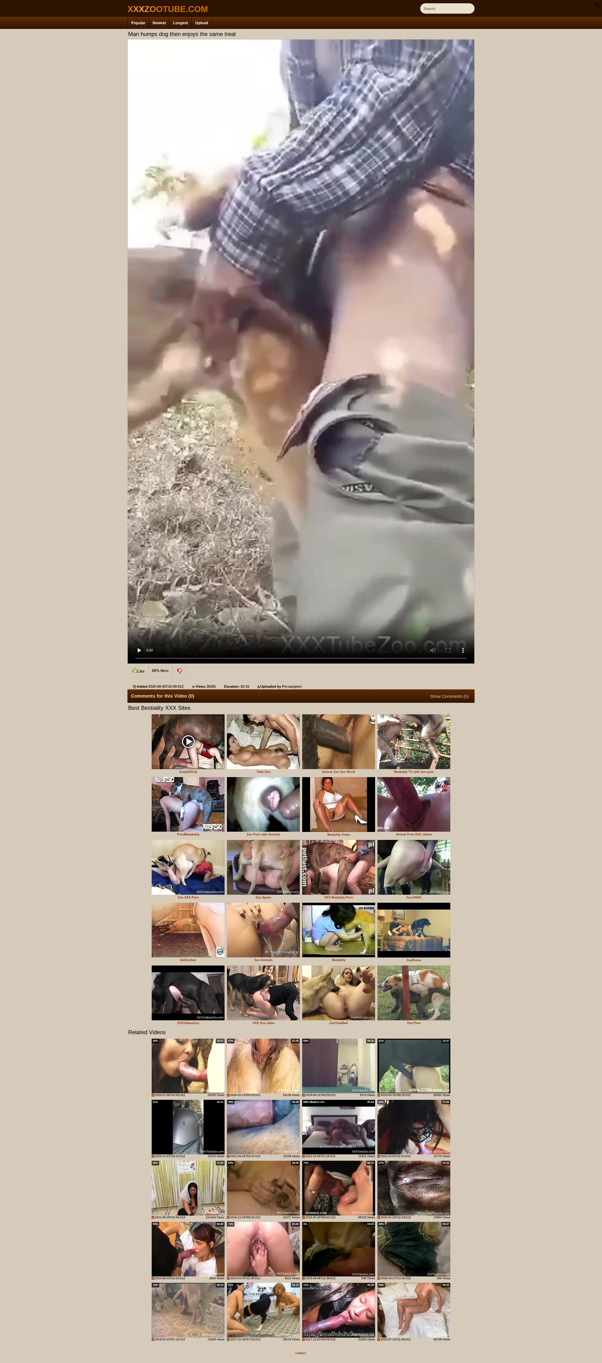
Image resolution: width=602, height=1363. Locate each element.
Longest (180, 23)
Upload (201, 23)
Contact (300, 1353)
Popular (138, 23)
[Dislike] (179, 671)
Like (141, 671)
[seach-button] (597, 5)
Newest (159, 23)
